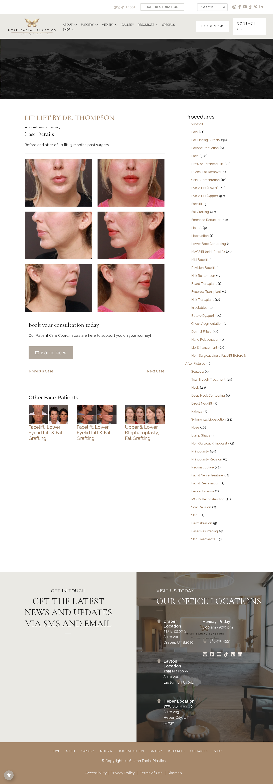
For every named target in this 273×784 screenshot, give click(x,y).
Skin (194, 515)
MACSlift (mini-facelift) (208, 252)
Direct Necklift (201, 403)
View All (197, 124)
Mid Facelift (199, 260)
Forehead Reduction (206, 220)
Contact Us (199, 751)
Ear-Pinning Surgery (205, 140)
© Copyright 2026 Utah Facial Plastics (134, 761)
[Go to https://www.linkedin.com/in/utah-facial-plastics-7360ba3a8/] (239, 655)
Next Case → (158, 371)
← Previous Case (39, 371)
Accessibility (96, 773)
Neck (195, 387)
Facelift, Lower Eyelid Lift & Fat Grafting (45, 432)
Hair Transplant (202, 300)
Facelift (196, 204)
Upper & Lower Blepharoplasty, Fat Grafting (142, 432)
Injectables (199, 308)
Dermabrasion (201, 523)
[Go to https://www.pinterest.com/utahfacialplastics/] (232, 655)
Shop (217, 751)
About (70, 751)
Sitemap (174, 773)
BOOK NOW (53, 352)
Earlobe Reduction (205, 148)
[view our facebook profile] (239, 7)
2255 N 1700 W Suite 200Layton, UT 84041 (178, 676)
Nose (195, 427)
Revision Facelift (203, 268)
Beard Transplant (204, 284)
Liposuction (200, 236)
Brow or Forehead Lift (207, 164)
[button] (162, 7)
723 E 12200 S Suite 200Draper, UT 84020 (178, 636)
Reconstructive (202, 467)
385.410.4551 (124, 7)
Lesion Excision (202, 491)
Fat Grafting (200, 212)
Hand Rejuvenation (205, 340)
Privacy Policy (123, 773)
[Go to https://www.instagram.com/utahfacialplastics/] (204, 655)
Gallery (156, 751)
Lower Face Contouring (208, 244)
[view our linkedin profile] (261, 7)
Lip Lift (196, 228)
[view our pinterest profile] (256, 7)
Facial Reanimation (205, 483)
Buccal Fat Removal (206, 172)
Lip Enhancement (204, 347)
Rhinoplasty (200, 451)
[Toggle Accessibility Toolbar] (9, 775)
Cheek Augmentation (206, 324)
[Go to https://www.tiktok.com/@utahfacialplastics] (225, 655)
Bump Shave (200, 435)
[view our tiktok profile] (250, 7)
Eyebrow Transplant (206, 292)
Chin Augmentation (205, 180)
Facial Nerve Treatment (208, 475)
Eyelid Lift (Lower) (204, 188)
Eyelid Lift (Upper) (204, 196)
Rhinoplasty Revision (206, 459)
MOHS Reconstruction (207, 499)
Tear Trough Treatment (208, 379)
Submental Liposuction (208, 419)
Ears (194, 132)
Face (194, 156)
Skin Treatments (203, 539)
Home (56, 751)
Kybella (196, 411)
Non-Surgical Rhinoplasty (210, 443)
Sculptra (197, 371)
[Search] (224, 7)
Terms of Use (151, 773)
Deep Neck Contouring (208, 395)
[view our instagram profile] (234, 7)
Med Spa (106, 751)
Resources (176, 751)
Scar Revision (201, 507)
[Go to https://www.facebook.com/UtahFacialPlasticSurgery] (211, 655)
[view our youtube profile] (245, 7)
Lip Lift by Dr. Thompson (70, 117)
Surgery (87, 751)
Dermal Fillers (201, 332)
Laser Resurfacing (204, 531)
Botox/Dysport (202, 316)
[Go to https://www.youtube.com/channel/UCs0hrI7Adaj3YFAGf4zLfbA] (218, 655)
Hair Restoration (203, 276)
